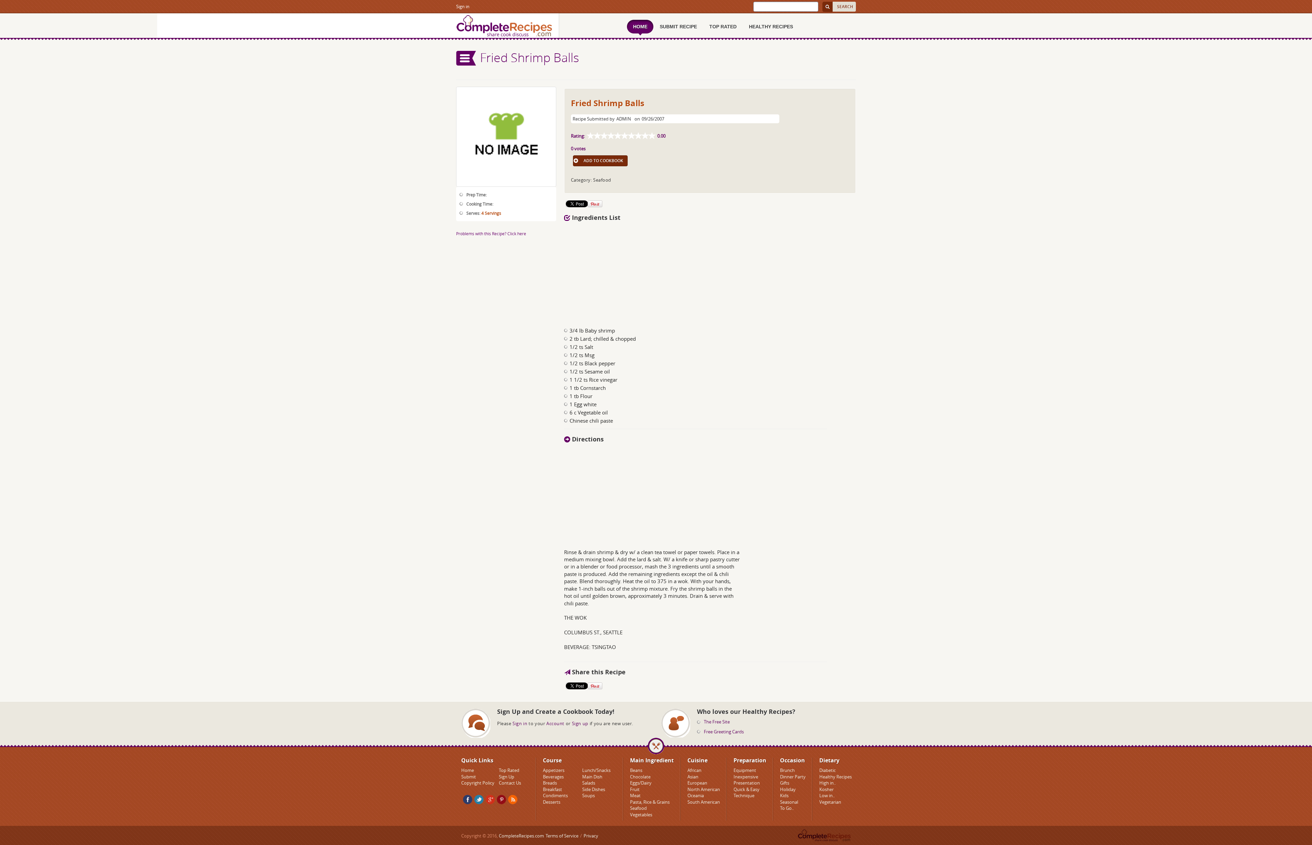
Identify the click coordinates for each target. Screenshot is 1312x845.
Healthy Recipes (835, 777)
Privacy (591, 836)
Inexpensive (746, 777)
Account (555, 723)
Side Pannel (466, 58)
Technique (744, 795)
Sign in (462, 6)
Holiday (788, 789)
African (694, 770)
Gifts (784, 783)
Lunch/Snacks (596, 770)
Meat (635, 795)
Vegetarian (830, 802)
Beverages (553, 777)
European (697, 783)
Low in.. (827, 795)
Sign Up (506, 777)
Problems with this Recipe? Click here (491, 233)
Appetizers (553, 770)
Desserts (551, 802)
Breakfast (552, 789)
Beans (636, 770)
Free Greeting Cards (724, 732)
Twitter (479, 799)
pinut (501, 799)
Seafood (638, 808)
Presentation (747, 783)
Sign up (580, 723)
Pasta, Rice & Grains (650, 802)
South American (703, 802)
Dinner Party (793, 777)
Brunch (787, 770)
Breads (550, 783)
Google (490, 799)
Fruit (635, 789)
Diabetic (827, 770)
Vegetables (641, 815)
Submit (468, 777)
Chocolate (640, 777)
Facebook (468, 799)
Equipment (745, 770)
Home (467, 770)
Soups (588, 795)
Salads (588, 783)
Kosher (826, 789)
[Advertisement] (710, 272)
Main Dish (592, 777)
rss (513, 799)
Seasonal (789, 802)
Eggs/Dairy (641, 783)
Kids (784, 795)
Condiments (555, 795)
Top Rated (509, 770)
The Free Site (717, 722)
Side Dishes (593, 789)
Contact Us (510, 783)
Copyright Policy (477, 783)
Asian (692, 777)
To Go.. (787, 808)
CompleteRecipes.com (521, 836)
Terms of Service (562, 836)
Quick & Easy (747, 789)
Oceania (695, 795)
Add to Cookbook (603, 161)
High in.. (827, 783)
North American (703, 789)
